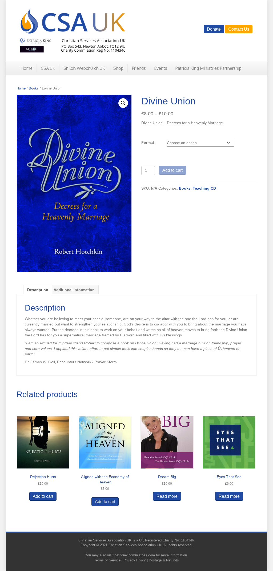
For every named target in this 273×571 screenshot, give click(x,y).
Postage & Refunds (164, 560)
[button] (123, 103)
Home (27, 68)
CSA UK (48, 68)
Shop (118, 68)
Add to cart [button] (43, 496)
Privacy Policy (134, 560)
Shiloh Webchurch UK (84, 68)
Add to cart (172, 170)
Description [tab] (37, 290)
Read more (167, 496)
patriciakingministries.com (135, 555)
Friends (139, 68)
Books (34, 88)
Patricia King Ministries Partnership (208, 68)
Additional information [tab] (74, 290)
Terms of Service (107, 560)
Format (147, 142)
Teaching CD (204, 188)
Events (160, 68)
